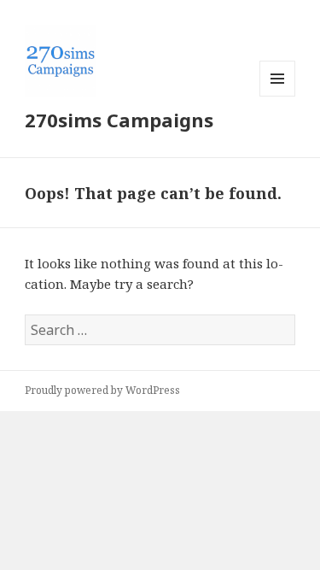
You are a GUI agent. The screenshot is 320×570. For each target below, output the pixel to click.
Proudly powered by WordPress (102, 390)
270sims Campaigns (119, 119)
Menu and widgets (277, 96)
